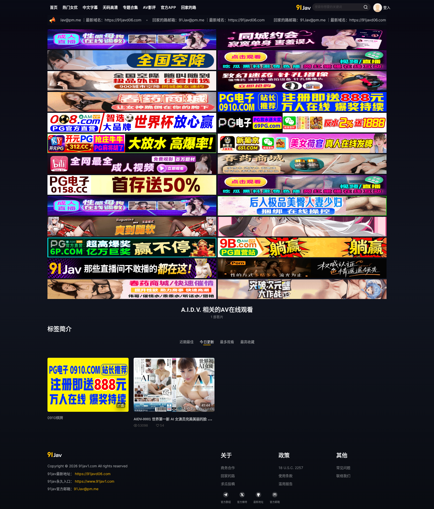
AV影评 (149, 7)
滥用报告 (286, 484)
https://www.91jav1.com (94, 481)
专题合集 (130, 7)
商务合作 (228, 468)
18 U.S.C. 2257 (291, 468)
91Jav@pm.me (86, 489)
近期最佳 (187, 342)
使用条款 (286, 476)
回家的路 (188, 7)
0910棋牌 (55, 418)
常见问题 (343, 468)
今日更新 (207, 342)
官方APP (168, 7)
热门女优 (70, 7)
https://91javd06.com (93, 474)
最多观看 (227, 342)
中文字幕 (90, 7)
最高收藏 (247, 342)
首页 (54, 7)
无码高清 (110, 7)
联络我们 (343, 476)
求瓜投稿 (228, 484)
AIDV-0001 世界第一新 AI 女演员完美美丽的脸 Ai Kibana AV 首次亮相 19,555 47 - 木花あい (206, 419)
